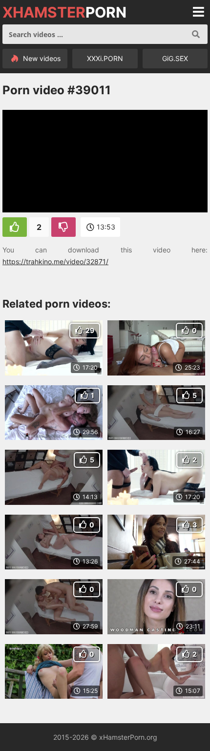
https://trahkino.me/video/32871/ (55, 261)
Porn (64, 12)
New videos (41, 58)
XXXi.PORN (105, 58)
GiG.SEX (175, 58)
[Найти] (196, 34)
